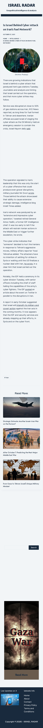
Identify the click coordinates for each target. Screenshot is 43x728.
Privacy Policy (30, 705)
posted (28, 289)
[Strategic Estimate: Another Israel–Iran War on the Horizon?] (21, 407)
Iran (6, 377)
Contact (28, 702)
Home (26, 695)
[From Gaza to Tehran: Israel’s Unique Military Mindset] (21, 470)
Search (34, 548)
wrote (31, 193)
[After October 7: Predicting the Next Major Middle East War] (21, 438)
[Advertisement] (21, 155)
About (27, 699)
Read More (21, 674)
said (28, 129)
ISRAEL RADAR (21, 5)
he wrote (28, 264)
